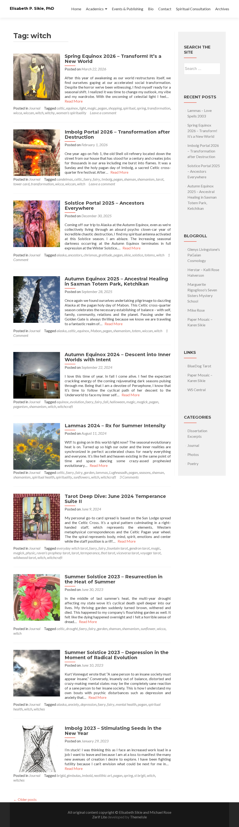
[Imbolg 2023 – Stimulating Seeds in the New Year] (36, 748)
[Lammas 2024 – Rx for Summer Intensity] (36, 446)
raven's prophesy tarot (53, 553)
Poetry (192, 463)
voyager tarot (150, 553)
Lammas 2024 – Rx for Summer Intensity (115, 425)
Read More (118, 172)
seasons (145, 472)
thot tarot (108, 553)
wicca (17, 112)
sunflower (148, 628)
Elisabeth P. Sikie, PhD (32, 8)
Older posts (25, 799)
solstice (137, 255)
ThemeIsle (138, 817)
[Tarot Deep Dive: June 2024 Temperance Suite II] (36, 516)
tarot (159, 179)
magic (91, 108)
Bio (151, 9)
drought (72, 628)
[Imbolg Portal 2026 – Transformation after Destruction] (36, 152)
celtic (61, 108)
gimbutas (74, 775)
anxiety (73, 704)
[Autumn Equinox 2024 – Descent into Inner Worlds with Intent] (36, 374)
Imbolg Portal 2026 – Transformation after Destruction (117, 134)
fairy (96, 179)
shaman (130, 179)
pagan (102, 108)
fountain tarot (117, 548)
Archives (222, 9)
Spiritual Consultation (193, 9)
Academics (95, 9)
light (82, 108)
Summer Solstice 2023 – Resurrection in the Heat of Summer (113, 579)
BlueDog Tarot (199, 366)
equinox (72, 108)
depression (88, 704)
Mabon (96, 330)
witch (39, 112)
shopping (115, 108)
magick (142, 402)
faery (87, 179)
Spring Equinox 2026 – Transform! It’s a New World (113, 58)
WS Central (196, 389)
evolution (77, 402)
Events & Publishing (127, 9)
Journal (34, 108)
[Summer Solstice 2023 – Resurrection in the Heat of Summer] (36, 597)
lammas (102, 472)
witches (39, 709)
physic (30, 553)
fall (105, 402)
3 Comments (129, 477)
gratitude (105, 255)
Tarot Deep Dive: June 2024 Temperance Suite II (115, 498)
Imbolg (107, 179)
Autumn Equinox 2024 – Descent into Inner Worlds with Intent (118, 357)
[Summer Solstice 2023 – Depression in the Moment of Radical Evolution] (36, 672)
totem (136, 330)
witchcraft (65, 406)
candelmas (65, 179)
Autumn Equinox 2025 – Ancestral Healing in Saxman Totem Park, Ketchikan (116, 281)
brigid (61, 775)
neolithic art (103, 775)
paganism (20, 406)
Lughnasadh (118, 472)
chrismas (90, 255)
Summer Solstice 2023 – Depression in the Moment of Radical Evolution (117, 655)
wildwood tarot (24, 557)
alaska (62, 255)
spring (141, 108)
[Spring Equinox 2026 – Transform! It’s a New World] (36, 76)
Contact (164, 9)
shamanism (146, 179)
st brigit (139, 775)
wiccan (28, 112)
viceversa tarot (127, 553)
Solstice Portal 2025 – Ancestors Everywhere (104, 205)
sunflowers (82, 477)
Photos (193, 454)
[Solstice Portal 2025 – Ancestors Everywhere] (36, 223)
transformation (158, 108)
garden (89, 472)
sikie (127, 255)
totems (149, 255)
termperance (89, 553)
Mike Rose (196, 310)
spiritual (129, 108)
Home (76, 9)
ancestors (75, 255)
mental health (126, 704)
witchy (50, 112)
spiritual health (43, 477)
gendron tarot (139, 548)
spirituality (64, 477)
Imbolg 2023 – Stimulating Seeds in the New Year (113, 730)
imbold (87, 775)
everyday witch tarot (72, 548)
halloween (117, 402)
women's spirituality (71, 112)
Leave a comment (103, 112)
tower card (21, 184)
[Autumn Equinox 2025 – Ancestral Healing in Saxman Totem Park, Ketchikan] (36, 299)
